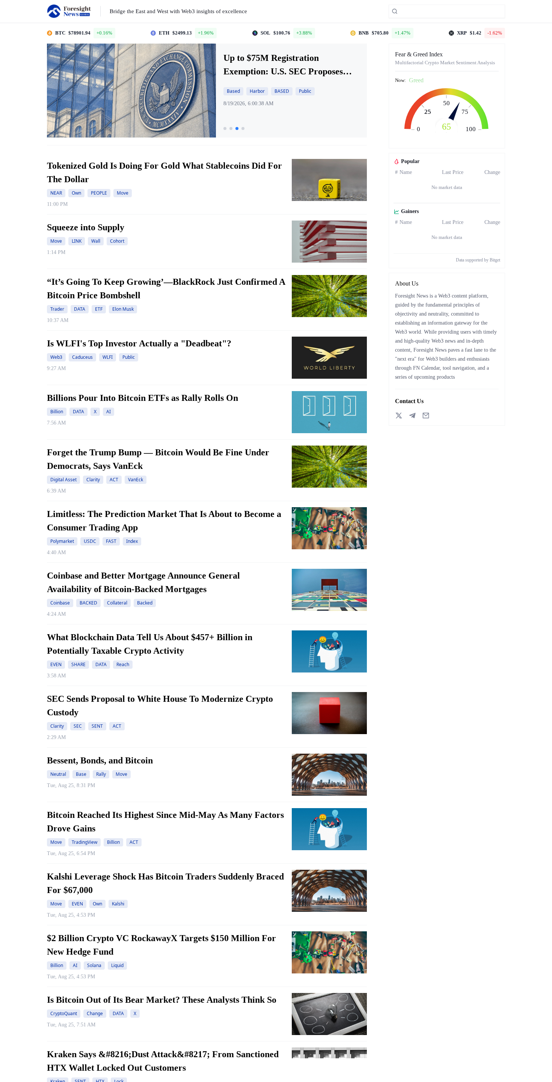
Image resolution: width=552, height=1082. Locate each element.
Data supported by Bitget (478, 260)
